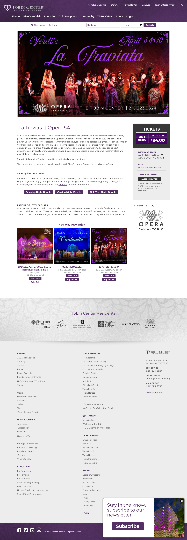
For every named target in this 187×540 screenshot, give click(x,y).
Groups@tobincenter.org (158, 378)
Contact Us (87, 486)
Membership (88, 358)
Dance (20, 369)
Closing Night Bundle (69, 192)
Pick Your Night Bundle (103, 192)
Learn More (35, 278)
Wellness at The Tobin (92, 424)
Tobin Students (89, 377)
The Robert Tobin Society (94, 361)
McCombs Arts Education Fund (97, 408)
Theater (21, 408)
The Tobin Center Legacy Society (98, 365)
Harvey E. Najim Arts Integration (32, 490)
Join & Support (68, 16)
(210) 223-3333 (154, 386)
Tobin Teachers (89, 396)
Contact (146, 5)
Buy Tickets (72, 279)
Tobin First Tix (88, 389)
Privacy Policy (88, 501)
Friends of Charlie (90, 385)
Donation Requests (91, 490)
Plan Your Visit (32, 16)
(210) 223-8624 (154, 371)
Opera (20, 393)
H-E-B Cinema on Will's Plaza (31, 381)
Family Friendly (24, 373)
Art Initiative (88, 420)
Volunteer (87, 478)
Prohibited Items (25, 451)
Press (85, 498)
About (119, 16)
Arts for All (87, 381)
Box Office (22, 431)
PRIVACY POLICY (154, 393)
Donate (114, 5)
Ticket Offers (105, 16)
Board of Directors (91, 475)
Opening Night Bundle (38, 192)
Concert (21, 365)
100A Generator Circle (93, 404)
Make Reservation (149, 179)
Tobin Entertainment (165, 5)
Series (20, 404)
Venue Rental (130, 5)
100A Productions (26, 358)
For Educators (24, 471)
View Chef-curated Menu (150, 183)
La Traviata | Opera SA (109, 267)
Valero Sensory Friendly (28, 412)
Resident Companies (27, 396)
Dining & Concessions (27, 443)
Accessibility (23, 428)
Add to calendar (162, 155)
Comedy (21, 361)
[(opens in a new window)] (20, 532)
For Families (23, 475)
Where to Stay (24, 459)
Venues (20, 455)
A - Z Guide (22, 424)
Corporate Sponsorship (93, 369)
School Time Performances (30, 494)
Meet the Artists (25, 486)
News (85, 494)
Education (50, 16)
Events (16, 16)
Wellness (21, 385)
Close (181, 500)
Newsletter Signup (97, 5)
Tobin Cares (88, 505)
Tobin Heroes (88, 393)
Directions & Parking (27, 447)
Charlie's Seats (89, 373)
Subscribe (127, 526)
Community (87, 16)
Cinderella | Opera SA (72, 267)
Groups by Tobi (24, 436)
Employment (88, 482)
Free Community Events (29, 377)
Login (129, 16)
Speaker (21, 400)
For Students (23, 478)
